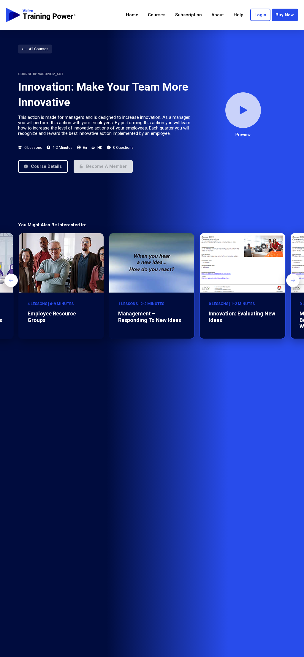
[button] (42, 166)
